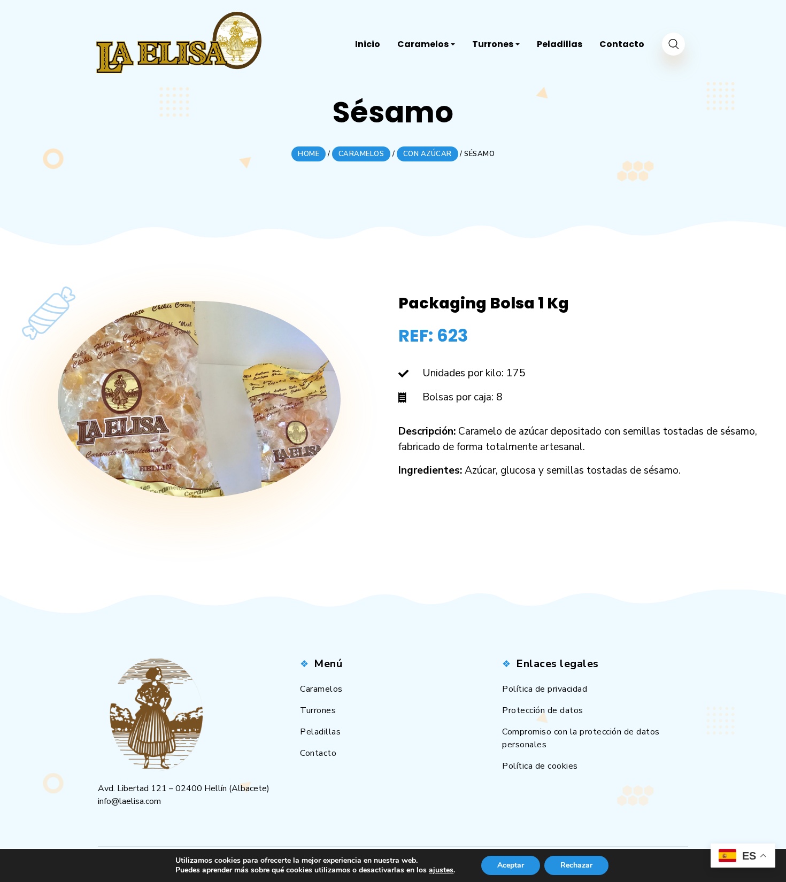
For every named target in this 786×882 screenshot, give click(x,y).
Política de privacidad (544, 689)
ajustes (441, 870)
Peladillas (320, 732)
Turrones (318, 710)
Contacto (318, 753)
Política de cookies (540, 766)
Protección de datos (542, 710)
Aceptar (510, 865)
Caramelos (321, 689)
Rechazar (576, 865)
